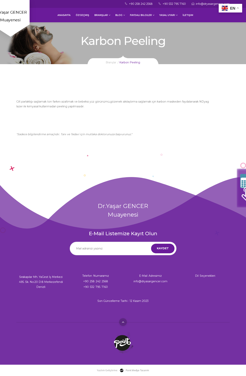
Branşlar (101, 15)
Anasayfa (64, 15)
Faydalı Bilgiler (141, 15)
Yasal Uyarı (167, 15)
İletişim (188, 15)
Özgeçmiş (82, 15)
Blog (118, 15)
